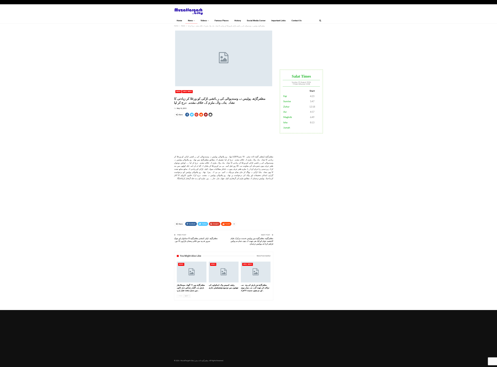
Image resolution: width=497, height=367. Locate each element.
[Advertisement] (223, 137)
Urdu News (187, 91)
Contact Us (296, 20)
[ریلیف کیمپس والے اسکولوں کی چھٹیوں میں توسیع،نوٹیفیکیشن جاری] (223, 272)
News (190, 20)
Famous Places (222, 20)
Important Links (278, 20)
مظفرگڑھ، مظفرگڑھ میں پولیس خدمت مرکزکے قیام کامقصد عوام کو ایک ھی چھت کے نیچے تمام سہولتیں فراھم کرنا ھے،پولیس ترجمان (252, 241)
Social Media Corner (256, 20)
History (237, 20)
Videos (204, 20)
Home (179, 20)
